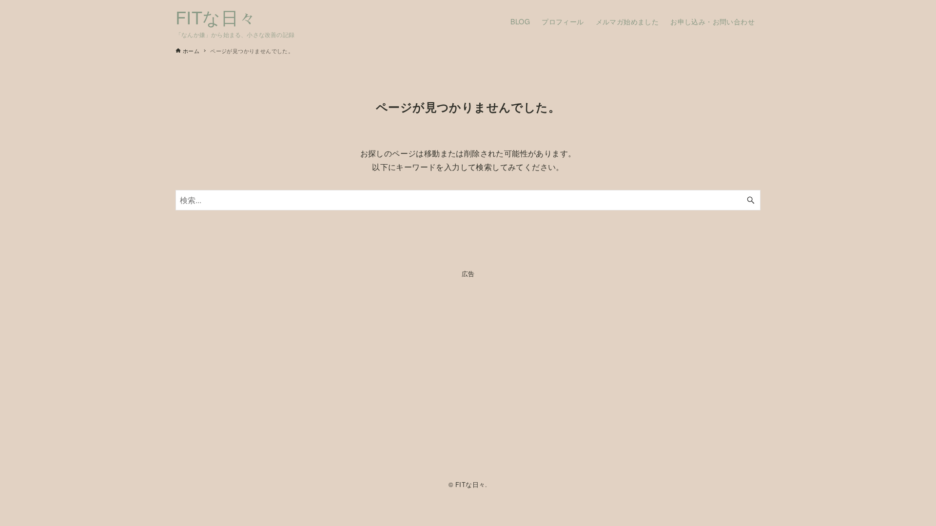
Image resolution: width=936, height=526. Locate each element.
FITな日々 (216, 16)
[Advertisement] (468, 376)
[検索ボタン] (750, 200)
